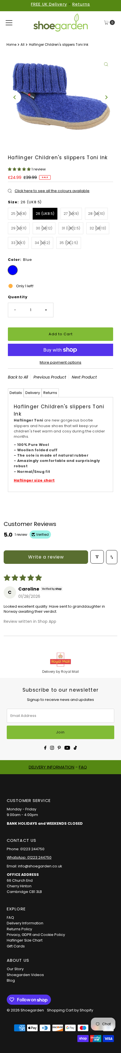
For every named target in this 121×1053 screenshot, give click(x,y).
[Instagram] (52, 747)
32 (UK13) (97, 228)
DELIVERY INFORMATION (51, 767)
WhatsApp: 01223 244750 (29, 857)
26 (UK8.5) (45, 213)
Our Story (15, 969)
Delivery (32, 392)
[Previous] (15, 97)
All (22, 44)
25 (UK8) (18, 213)
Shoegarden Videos (25, 974)
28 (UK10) (96, 213)
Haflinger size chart (34, 480)
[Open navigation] (9, 22)
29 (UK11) (18, 228)
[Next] (106, 97)
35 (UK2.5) (68, 242)
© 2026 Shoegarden (25, 1010)
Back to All (18, 377)
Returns (81, 4)
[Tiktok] (75, 747)
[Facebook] (45, 747)
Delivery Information (25, 923)
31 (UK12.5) (71, 228)
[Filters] (97, 557)
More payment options (60, 362)
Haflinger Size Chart (24, 940)
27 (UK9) (71, 213)
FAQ (83, 767)
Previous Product (49, 377)
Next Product (84, 377)
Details (16, 392)
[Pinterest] (59, 747)
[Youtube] (67, 747)
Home (11, 44)
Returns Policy (19, 929)
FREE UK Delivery (49, 4)
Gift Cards (16, 946)
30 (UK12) (44, 228)
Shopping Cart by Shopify (70, 1010)
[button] (20, 169)
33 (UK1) (18, 242)
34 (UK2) (42, 242)
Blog (11, 980)
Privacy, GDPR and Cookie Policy (36, 934)
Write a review (46, 557)
